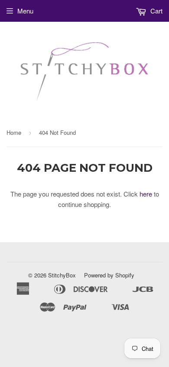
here (146, 193)
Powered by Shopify (109, 275)
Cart (155, 10)
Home (13, 132)
